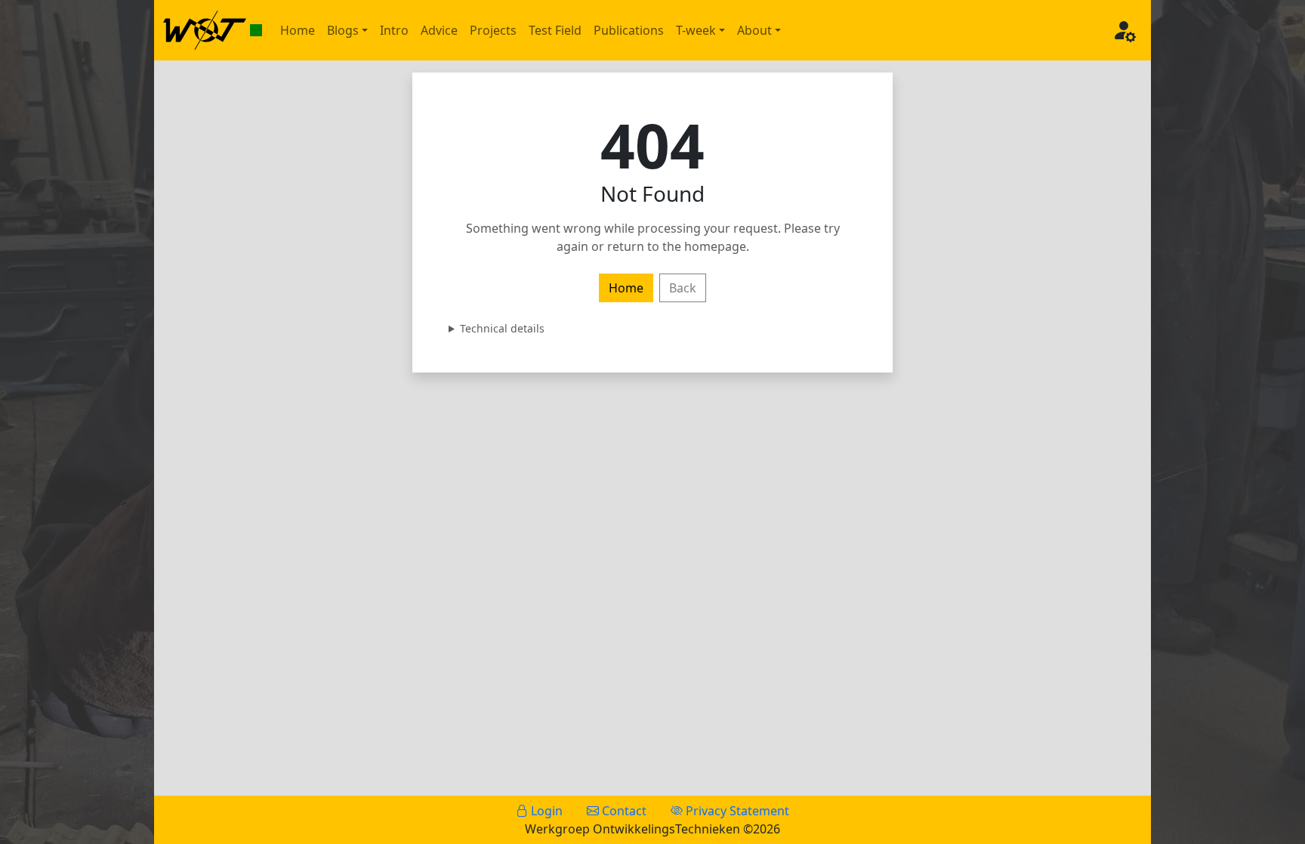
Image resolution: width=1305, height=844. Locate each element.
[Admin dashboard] (1124, 30)
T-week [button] (696, 30)
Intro (394, 30)
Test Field (555, 30)
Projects (493, 30)
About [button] (754, 30)
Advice (439, 30)
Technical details (502, 328)
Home (297, 30)
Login (545, 810)
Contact (622, 810)
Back (682, 288)
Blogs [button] (343, 30)
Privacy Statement (736, 810)
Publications (629, 30)
